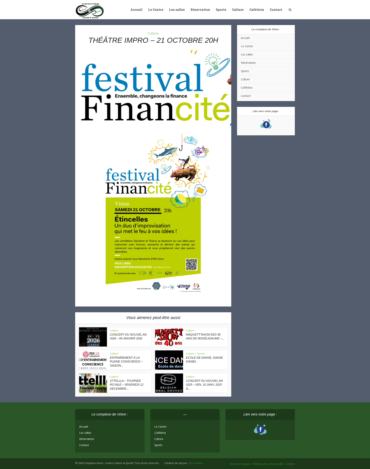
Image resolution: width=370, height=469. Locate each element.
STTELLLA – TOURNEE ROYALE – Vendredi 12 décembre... (126, 384)
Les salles (177, 10)
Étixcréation (196, 463)
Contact (276, 10)
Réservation (200, 10)
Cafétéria (256, 10)
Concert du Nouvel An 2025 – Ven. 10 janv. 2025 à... (204, 384)
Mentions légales (240, 464)
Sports (221, 10)
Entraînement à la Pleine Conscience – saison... (126, 361)
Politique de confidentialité (267, 464)
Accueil (136, 10)
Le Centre (155, 10)
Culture (238, 10)
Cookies (290, 464)
